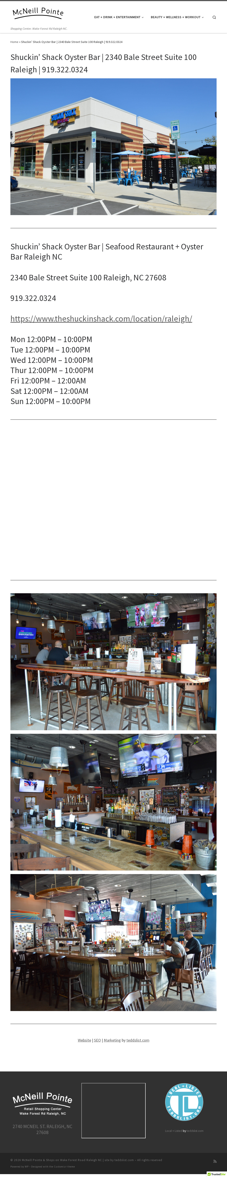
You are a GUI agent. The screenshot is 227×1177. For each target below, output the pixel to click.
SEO (97, 1040)
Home (14, 42)
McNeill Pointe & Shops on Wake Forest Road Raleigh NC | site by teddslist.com (78, 1160)
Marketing (112, 1040)
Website (84, 1040)
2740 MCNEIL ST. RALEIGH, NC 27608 (42, 1129)
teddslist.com (137, 1040)
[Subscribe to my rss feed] (215, 1161)
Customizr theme (64, 1166)
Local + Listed (173, 1131)
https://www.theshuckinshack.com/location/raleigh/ (101, 318)
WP (27, 1166)
